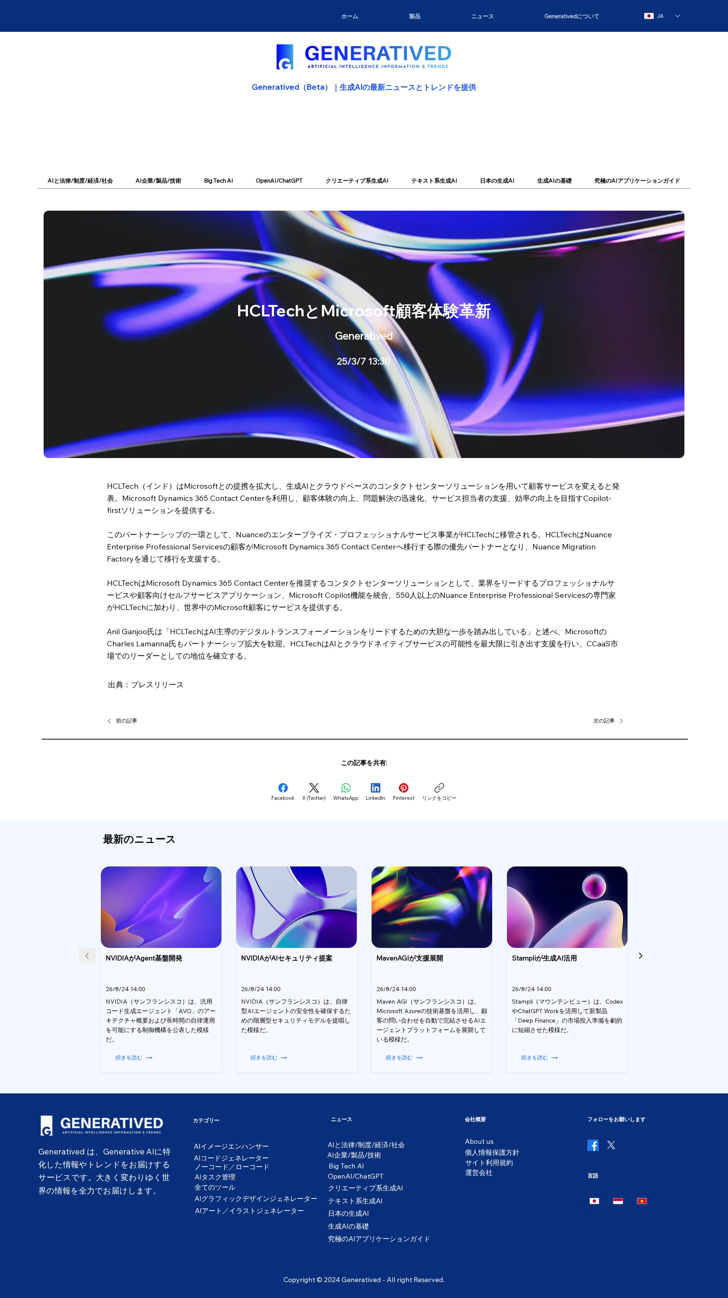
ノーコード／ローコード (232, 1166)
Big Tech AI (346, 1166)
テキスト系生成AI (355, 1200)
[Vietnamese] (642, 1201)
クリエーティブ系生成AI (365, 1188)
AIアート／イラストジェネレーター (249, 1210)
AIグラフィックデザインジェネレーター (256, 1198)
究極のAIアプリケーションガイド (379, 1238)
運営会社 (479, 1172)
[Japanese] (594, 1201)
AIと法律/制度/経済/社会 (366, 1144)
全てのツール (215, 1187)
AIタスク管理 (215, 1177)
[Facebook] (593, 1145)
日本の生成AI (348, 1213)
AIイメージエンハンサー (231, 1146)
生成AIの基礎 (348, 1226)
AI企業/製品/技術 (354, 1155)
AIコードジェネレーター (231, 1158)
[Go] (641, 955)
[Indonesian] (618, 1201)
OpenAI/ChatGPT (356, 1176)
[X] (611, 1145)
